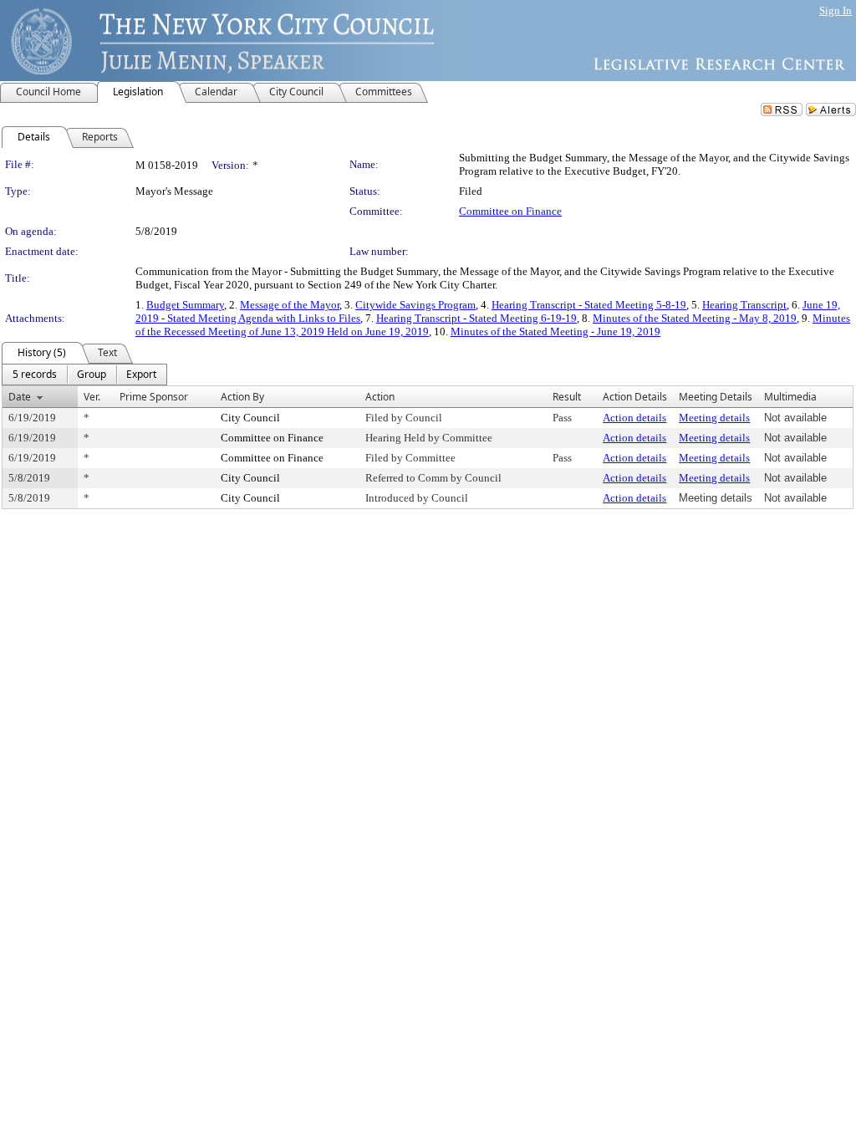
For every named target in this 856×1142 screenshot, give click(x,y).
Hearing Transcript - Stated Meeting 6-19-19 (476, 318)
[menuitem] (35, 375)
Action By (242, 397)
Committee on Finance (510, 211)
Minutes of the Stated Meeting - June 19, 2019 (555, 331)
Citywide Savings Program (415, 304)
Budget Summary (185, 304)
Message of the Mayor (289, 304)
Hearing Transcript (744, 304)
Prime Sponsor (154, 397)
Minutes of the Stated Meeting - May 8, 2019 (695, 318)
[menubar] (84, 374)
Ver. (92, 397)
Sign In (835, 10)
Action (380, 397)
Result (567, 397)
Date (19, 397)
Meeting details (714, 417)
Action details (634, 417)
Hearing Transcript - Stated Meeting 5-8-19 (589, 304)
